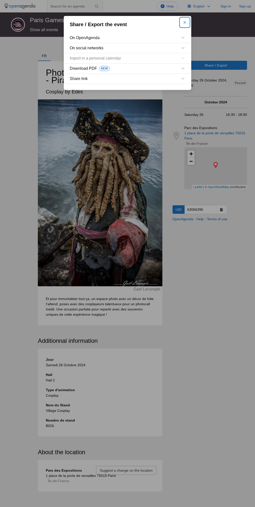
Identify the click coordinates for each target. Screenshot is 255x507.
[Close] (184, 22)
